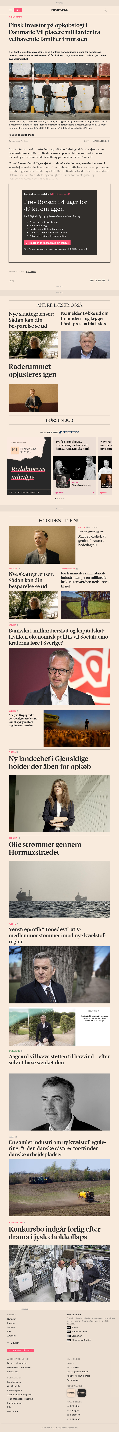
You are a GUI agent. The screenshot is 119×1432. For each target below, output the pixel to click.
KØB (18, 10)
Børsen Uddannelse (17, 1363)
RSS (9, 1331)
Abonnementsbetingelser (19, 1394)
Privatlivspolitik (14, 1390)
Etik (9, 1407)
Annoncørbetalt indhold (78, 1375)
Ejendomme (15, 17)
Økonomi (13, 568)
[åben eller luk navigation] (11, 10)
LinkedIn (74, 1406)
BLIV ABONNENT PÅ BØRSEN (20, 1350)
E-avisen (15, 1342)
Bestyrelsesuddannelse (18, 1367)
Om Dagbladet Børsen (78, 1371)
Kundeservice (14, 1382)
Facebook (75, 1414)
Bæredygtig (14, 1051)
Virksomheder (68, 568)
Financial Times (77, 1331)
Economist (74, 1335)
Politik (81, 527)
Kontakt (70, 1363)
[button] (106, 10)
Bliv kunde (12, 1411)
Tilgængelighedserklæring (20, 1398)
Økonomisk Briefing (79, 1340)
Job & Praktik (73, 1367)
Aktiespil (11, 1335)
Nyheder (11, 1319)
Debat (12, 1136)
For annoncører (14, 1403)
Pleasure (92, 1011)
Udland (12, 625)
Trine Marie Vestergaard (21, 135)
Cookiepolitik (13, 1386)
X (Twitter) (75, 1419)
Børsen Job (12, 1371)
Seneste (11, 1327)
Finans (12, 752)
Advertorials (73, 1380)
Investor (11, 1323)
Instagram (75, 1410)
